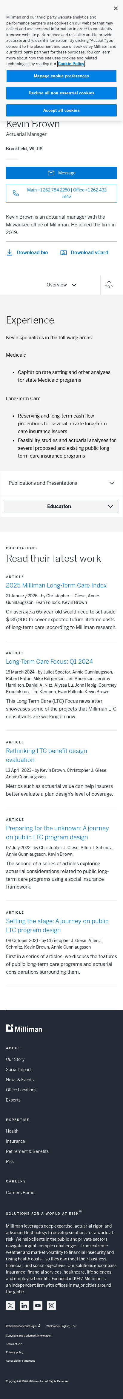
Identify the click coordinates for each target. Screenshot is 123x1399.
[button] (10, 1305)
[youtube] (37, 1305)
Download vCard (89, 252)
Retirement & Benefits (27, 1151)
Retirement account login (21, 1326)
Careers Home (20, 1192)
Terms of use (14, 1344)
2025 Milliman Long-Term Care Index (56, 585)
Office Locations (21, 1090)
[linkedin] (24, 1305)
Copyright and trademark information (28, 1335)
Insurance (15, 1141)
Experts (13, 1100)
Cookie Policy (71, 63)
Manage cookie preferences (61, 76)
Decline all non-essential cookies (61, 93)
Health (12, 1131)
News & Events (20, 1079)
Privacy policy (14, 1352)
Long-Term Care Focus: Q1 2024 (49, 661)
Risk (10, 1161)
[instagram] (51, 1305)
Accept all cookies (61, 110)
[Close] (115, 8)
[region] (61, 60)
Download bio (32, 252)
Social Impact (19, 1069)
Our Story (15, 1059)
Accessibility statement (20, 1361)
